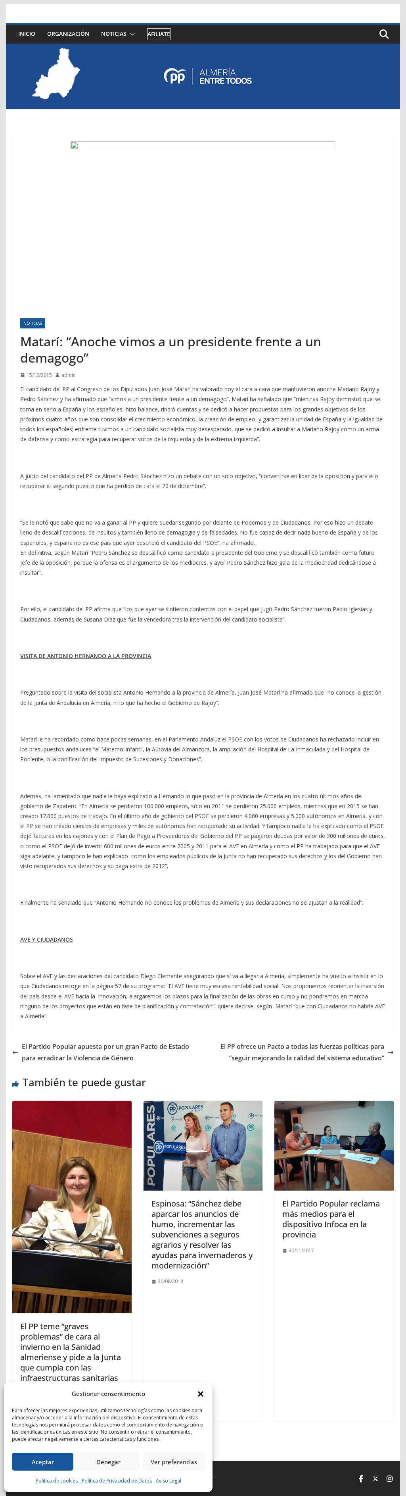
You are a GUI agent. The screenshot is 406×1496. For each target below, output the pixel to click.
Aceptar (43, 1462)
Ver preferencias (174, 1462)
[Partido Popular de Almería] (203, 49)
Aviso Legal (168, 1480)
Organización (68, 33)
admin (68, 375)
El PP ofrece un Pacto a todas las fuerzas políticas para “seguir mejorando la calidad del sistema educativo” (302, 1052)
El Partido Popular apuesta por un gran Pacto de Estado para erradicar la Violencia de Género (105, 1052)
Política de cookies (57, 1480)
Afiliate (158, 34)
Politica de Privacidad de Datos (117, 1480)
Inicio (26, 33)
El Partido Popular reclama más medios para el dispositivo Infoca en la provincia (331, 1219)
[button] (201, 1394)
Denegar (108, 1462)
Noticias (113, 33)
